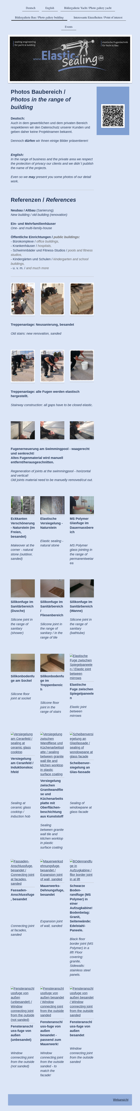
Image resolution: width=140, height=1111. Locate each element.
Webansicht (120, 1099)
